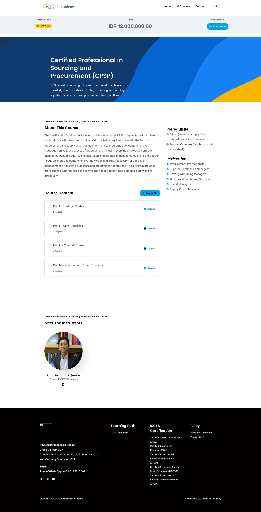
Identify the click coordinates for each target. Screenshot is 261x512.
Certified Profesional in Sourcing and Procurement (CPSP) (164, 479)
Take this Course (217, 26)
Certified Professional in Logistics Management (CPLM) (162, 458)
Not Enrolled (43, 26)
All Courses (183, 6)
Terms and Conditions (201, 432)
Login (214, 6)
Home (167, 6)
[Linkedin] (41, 479)
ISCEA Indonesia (119, 432)
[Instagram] (47, 479)
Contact (200, 6)
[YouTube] (53, 479)
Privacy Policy (196, 437)
